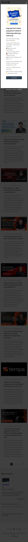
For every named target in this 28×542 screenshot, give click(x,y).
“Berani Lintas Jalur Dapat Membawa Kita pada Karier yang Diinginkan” (14, 270)
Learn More (14, 78)
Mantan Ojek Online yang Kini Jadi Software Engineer (14, 223)
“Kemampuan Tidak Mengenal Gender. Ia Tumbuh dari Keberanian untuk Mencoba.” (12, 92)
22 (23, 464)
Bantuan (5, 533)
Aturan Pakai (17, 533)
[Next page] (25, 464)
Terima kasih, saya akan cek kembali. (14, 89)
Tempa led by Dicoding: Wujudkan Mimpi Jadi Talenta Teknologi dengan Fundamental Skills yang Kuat (14, 416)
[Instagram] (17, 529)
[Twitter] (11, 529)
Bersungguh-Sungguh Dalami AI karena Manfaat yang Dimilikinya (14, 175)
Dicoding (16, 536)
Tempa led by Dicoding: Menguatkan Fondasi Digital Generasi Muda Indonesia (14, 369)
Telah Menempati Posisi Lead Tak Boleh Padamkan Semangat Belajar (14, 126)
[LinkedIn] (20, 529)
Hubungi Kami (10, 533)
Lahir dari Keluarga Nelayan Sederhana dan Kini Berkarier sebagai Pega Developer (14, 318)
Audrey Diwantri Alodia (16, 136)
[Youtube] (14, 529)
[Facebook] (8, 529)
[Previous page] (2, 464)
